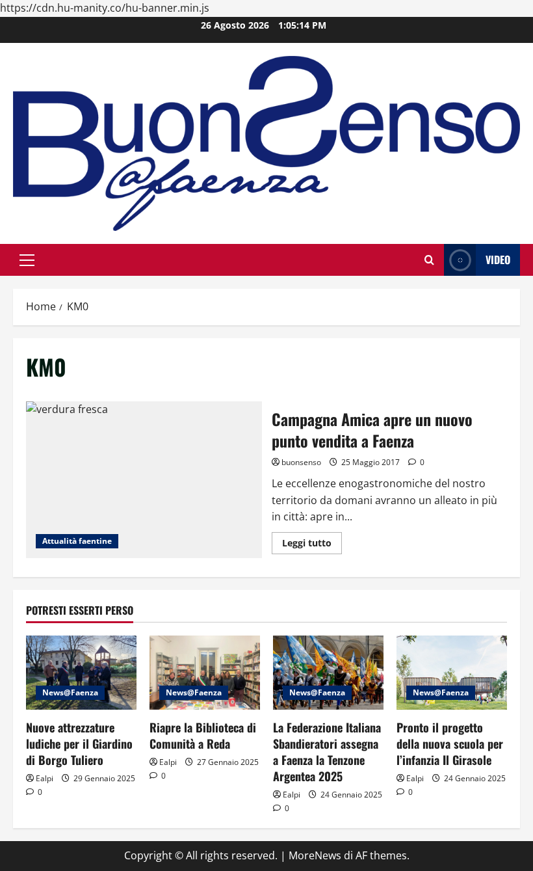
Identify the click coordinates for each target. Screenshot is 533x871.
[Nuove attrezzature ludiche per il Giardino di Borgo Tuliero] (81, 672)
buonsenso (301, 462)
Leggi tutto (312, 545)
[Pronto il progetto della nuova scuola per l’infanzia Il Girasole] (451, 672)
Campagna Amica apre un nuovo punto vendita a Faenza (144, 480)
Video (498, 259)
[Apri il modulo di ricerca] (429, 260)
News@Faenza (70, 692)
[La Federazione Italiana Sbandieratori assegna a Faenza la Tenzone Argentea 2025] (328, 672)
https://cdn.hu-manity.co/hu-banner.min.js (104, 8)
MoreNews (315, 855)
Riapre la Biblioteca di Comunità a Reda (203, 735)
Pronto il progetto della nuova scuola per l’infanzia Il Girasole (449, 743)
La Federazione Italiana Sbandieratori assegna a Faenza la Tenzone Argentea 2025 (327, 752)
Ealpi (44, 778)
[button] (27, 260)
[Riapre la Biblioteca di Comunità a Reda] (205, 672)
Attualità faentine (77, 540)
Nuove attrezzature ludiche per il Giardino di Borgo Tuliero (79, 743)
